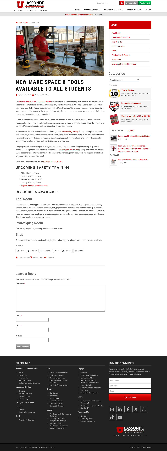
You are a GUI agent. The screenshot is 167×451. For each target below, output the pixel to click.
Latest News (117, 130)
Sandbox (84, 408)
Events (131, 130)
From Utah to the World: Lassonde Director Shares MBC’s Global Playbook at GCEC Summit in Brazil (133, 149)
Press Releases (118, 46)
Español (83, 416)
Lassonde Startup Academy (59, 385)
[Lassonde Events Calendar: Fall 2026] (113, 161)
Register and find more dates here (34, 186)
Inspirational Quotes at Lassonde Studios (134, 136)
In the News (116, 59)
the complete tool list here (69, 150)
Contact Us (23, 375)
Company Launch (56, 423)
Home (77, 9)
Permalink (51, 257)
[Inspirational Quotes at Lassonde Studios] (113, 138)
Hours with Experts (56, 406)
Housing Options (24, 396)
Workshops (54, 395)
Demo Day (84, 390)
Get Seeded (54, 393)
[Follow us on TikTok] (112, 417)
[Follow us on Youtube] (120, 417)
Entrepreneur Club (87, 378)
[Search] (121, 3)
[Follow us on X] (136, 409)
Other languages (86, 418)
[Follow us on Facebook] (128, 409)
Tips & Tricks (117, 41)
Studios (143, 447)
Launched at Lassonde (121, 37)
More (147, 9)
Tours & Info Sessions (26, 420)
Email (18, 325)
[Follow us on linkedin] (120, 409)
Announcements (24, 257)
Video (114, 50)
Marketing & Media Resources (124, 63)
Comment (20, 283)
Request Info (23, 378)
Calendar (22, 409)
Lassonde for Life (87, 385)
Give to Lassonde (25, 380)
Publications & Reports (121, 55)
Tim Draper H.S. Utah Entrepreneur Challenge (58, 419)
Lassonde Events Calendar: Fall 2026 (132, 159)
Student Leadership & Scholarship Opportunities (90, 381)
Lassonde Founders (57, 375)
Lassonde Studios (92, 9)
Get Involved (145, 3)
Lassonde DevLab (56, 401)
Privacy (52, 447)
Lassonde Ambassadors (89, 375)
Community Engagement (89, 393)
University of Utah (34, 447)
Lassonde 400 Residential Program (59, 381)
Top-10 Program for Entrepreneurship (79, 14)
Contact (137, 447)
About (21, 372)
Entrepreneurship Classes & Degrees (90, 402)
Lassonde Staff (25, 95)
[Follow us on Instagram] (112, 409)
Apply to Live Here (25, 393)
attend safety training (70, 132)
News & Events (133, 9)
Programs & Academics (113, 9)
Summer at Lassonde (57, 378)
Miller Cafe (23, 399)
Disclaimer (44, 447)
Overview (22, 391)
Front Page (116, 33)
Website (19, 335)
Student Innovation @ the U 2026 (135, 116)
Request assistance (88, 421)
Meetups (84, 372)
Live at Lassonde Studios (59, 372)
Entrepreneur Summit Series (91, 387)
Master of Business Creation (91, 405)
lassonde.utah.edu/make (52, 161)
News (26, 22)
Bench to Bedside (56, 428)
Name (19, 315)
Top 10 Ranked (127, 90)
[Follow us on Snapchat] (144, 409)
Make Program (38, 257)
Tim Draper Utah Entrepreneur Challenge (60, 415)
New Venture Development (59, 426)
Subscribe (132, 3)
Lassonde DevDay (56, 403)
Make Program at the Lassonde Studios (35, 102)
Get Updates (130, 397)
